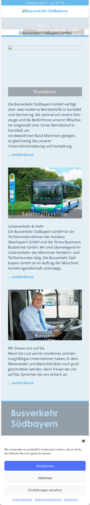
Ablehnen (45, 478)
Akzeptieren (45, 466)
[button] (83, 441)
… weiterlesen (21, 154)
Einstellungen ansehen (45, 490)
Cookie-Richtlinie (22, 499)
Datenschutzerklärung (48, 499)
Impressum (71, 499)
